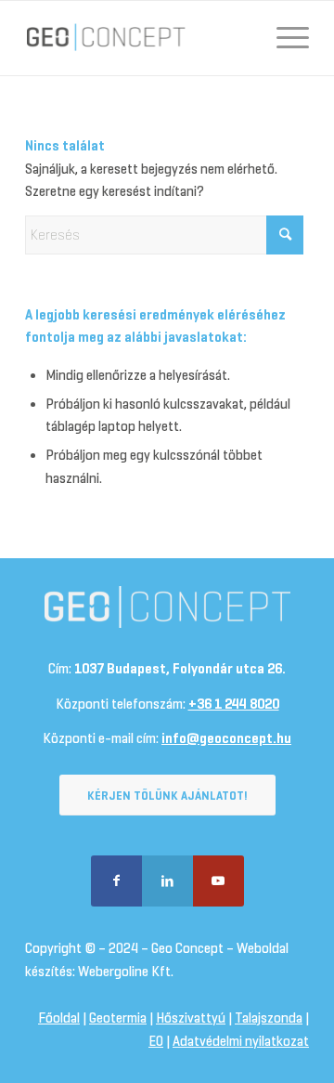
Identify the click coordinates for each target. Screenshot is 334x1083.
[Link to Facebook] (116, 881)
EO (155, 1041)
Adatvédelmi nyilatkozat (241, 1041)
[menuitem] (283, 38)
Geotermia (118, 1018)
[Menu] (283, 38)
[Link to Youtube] (218, 881)
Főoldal (59, 1018)
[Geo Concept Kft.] (138, 38)
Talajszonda (268, 1018)
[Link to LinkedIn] (167, 881)
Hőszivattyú (190, 1018)
